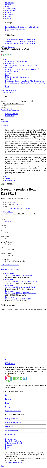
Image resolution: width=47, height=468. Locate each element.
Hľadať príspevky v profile (32, 83)
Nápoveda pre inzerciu (13, 411)
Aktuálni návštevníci (37, 81)
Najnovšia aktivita (11, 71)
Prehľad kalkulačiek (12, 27)
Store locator (9, 3)
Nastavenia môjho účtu (13, 422)
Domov (7, 447)
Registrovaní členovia (12, 81)
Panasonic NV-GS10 (18, 275)
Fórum (7, 395)
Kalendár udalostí (11, 63)
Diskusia (10, 212)
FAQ (7, 87)
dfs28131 (27, 208)
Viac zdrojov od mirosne (10, 269)
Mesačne (8, 65)
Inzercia (8, 5)
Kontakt (8, 12)
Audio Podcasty (10, 8)
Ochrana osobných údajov (14, 443)
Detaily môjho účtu (11, 419)
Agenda (21, 65)
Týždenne (15, 65)
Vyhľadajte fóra (22, 61)
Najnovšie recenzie (11, 77)
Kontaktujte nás (10, 434)
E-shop (7, 407)
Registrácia (5, 125)
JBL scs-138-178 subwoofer (21, 293)
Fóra (6, 59)
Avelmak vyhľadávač (27, 43)
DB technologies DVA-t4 (20, 287)
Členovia (8, 79)
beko (11, 208)
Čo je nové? (9, 67)
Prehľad (3, 212)
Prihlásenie (4, 121)
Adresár (8, 73)
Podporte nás (9, 14)
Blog (7, 7)
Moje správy (9, 426)
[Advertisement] (23, 333)
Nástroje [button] (8, 18)
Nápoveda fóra (10, 10)
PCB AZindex (20, 29)
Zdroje (7, 75)
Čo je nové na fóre (11, 430)
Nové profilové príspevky (34, 69)
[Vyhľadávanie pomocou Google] (9, 108)
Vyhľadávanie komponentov (15, 39)
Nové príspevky (10, 61)
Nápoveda (8, 445)
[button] (3, 51)
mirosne (12, 202)
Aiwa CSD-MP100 (18, 299)
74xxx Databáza (19, 41)
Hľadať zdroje (24, 77)
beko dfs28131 (18, 208)
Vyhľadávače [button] (9, 31)
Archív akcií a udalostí (32, 65)
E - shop (8, 16)
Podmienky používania (13, 441)
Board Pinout (9, 29)
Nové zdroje (21, 69)
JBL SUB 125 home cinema (21, 281)
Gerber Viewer (25, 27)
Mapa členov (25, 81)
